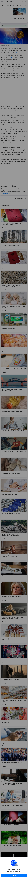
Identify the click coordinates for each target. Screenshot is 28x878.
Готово (14, 875)
